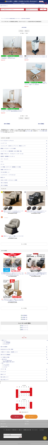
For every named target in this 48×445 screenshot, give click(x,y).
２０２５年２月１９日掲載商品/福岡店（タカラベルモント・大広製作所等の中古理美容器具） (17, 18)
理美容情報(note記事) (4, 426)
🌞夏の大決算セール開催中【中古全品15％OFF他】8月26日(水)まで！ (24, 1)
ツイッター (5, 367)
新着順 (25, 27)
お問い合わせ (27, 423)
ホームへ (17, 416)
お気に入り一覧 (3, 423)
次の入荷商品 (41, 123)
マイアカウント (6, 344)
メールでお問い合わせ (7, 360)
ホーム (2, 18)
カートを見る (27, 421)
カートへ (31, 416)
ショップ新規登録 (6, 342)
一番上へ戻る (24, 337)
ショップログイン (6, 341)
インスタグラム (6, 365)
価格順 (23, 27)
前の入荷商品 (7, 123)
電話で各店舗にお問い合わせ (8, 361)
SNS (2, 363)
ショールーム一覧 (28, 130)
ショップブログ (6, 364)
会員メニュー (4, 340)
